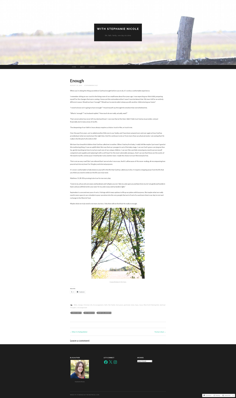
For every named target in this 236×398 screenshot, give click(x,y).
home (132, 305)
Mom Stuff (147, 305)
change (80, 305)
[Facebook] (106, 362)
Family (113, 305)
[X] (110, 362)
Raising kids (155, 305)
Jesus (141, 305)
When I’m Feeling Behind (78, 332)
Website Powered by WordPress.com (84, 395)
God (117, 305)
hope (136, 305)
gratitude (127, 305)
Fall (109, 305)
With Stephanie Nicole (118, 28)
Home (74, 67)
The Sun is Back (160, 332)
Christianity (76, 313)
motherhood (89, 313)
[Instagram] (115, 362)
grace (121, 305)
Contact (92, 67)
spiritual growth (104, 313)
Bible (75, 305)
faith (105, 305)
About (82, 67)
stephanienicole (91, 85)
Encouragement (98, 305)
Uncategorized (82, 307)
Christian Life (88, 305)
